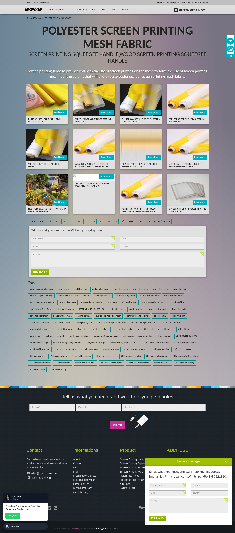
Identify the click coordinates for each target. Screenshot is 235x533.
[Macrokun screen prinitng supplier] (33, 9)
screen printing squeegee (41, 329)
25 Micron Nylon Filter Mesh (108, 316)
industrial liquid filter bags (41, 296)
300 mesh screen (62, 322)
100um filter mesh (162, 363)
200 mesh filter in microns (157, 343)
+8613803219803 (42, 478)
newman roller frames (40, 322)
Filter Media (79, 9)
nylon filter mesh (120, 289)
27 (116, 221)
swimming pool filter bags (41, 289)
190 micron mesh (37, 356)
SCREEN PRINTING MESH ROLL (92, 309)
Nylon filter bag (83, 316)
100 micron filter (177, 302)
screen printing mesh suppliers (112, 322)
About (114, 9)
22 (79, 221)
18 (49, 221)
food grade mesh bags (79, 336)
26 (108, 221)
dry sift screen (118, 309)
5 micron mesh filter (173, 296)
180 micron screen (183, 349)
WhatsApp (16, 526)
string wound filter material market (74, 296)
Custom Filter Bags (67, 302)
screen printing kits (171, 322)
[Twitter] (49, 508)
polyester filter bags (96, 343)
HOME (32, 18)
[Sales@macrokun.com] (230, 41)
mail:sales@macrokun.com (171, 3)
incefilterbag (80, 492)
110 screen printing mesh (153, 302)
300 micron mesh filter (85, 363)
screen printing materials (92, 302)
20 (64, 221)
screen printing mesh (157, 309)
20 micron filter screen (106, 356)
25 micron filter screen (40, 349)
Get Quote (13, 515)
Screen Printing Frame (132, 467)
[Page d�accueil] (27, 18)
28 (123, 221)
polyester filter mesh (39, 316)
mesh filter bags (64, 329)
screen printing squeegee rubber (67, 343)
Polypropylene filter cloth (137, 316)
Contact (189, 3)
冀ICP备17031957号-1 (106, 529)
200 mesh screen (37, 369)
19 (57, 221)
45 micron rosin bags (39, 343)
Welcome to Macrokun (38, 3)
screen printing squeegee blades (137, 336)
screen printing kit (103, 296)
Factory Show (201, 3)
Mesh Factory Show (84, 475)
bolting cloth (35, 336)
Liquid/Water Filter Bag (40, 309)
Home (32, 221)
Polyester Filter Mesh (132, 480)
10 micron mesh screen (134, 349)
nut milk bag (63, 289)
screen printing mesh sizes (106, 336)
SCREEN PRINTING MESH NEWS (55, 18)
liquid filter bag (179, 289)
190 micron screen (58, 356)
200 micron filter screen (156, 356)
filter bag (125, 484)
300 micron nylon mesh (65, 349)
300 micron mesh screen (111, 363)
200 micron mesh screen (185, 343)
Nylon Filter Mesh (130, 475)
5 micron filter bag (58, 369)
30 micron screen (62, 363)
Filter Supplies (81, 484)
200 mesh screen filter (131, 356)
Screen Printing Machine (134, 471)
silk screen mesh (164, 336)
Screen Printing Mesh (132, 459)
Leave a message (188, 461)
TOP (230, 56)
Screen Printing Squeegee (134, 463)
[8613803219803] (230, 49)
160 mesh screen (129, 302)
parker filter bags (100, 289)
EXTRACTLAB (127, 488)
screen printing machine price (144, 322)
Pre (41, 221)
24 (94, 221)
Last (140, 221)
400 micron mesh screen (138, 363)
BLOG (94, 9)
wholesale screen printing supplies (92, 329)
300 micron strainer (89, 349)
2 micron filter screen (81, 356)
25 (101, 221)
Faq (75, 467)
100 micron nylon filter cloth (122, 343)
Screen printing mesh (125, 296)
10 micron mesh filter (149, 296)
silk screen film (159, 316)
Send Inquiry (40, 272)
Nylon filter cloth (178, 309)
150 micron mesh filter (160, 349)
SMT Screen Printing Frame (42, 302)
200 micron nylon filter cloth (185, 356)
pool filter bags (80, 289)
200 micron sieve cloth (40, 363)
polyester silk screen (65, 309)
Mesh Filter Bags (82, 488)
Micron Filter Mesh (84, 480)
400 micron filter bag (185, 363)
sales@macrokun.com (44, 473)
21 (71, 221)
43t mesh (112, 302)
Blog (75, 471)
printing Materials (55, 9)
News (38, 18)
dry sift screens (135, 309)
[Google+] (55, 508)
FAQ (104, 9)
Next (131, 221)
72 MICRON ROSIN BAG (186, 336)
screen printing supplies (122, 329)
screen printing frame (84, 322)
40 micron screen (111, 349)
